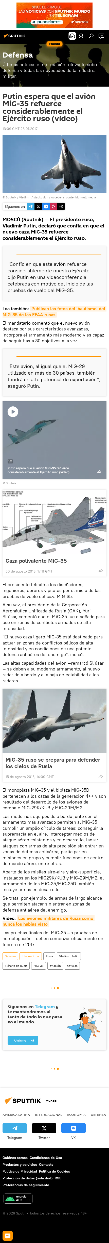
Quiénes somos (15, 1157)
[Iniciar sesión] (81, 36)
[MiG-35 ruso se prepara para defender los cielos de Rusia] (54, 721)
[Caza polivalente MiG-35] (54, 522)
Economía (76, 1114)
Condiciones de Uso (46, 1157)
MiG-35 (38, 966)
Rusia (49, 956)
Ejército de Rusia (16, 966)
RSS (58, 1178)
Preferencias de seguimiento (26, 1185)
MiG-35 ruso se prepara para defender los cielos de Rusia (53, 762)
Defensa (10, 956)
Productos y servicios (20, 1164)
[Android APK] (18, 1199)
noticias (72, 966)
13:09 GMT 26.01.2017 (20, 128)
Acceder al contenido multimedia (73, 197)
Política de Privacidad (20, 1171)
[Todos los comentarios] (8, 1236)
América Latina (16, 1114)
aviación (55, 966)
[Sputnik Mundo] (15, 38)
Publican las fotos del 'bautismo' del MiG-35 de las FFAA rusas (54, 311)
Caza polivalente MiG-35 (36, 560)
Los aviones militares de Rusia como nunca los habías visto (49, 921)
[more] (101, 571)
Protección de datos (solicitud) (28, 1178)
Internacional (31, 956)
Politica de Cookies (54, 1171)
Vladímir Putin (69, 956)
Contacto (46, 1164)
